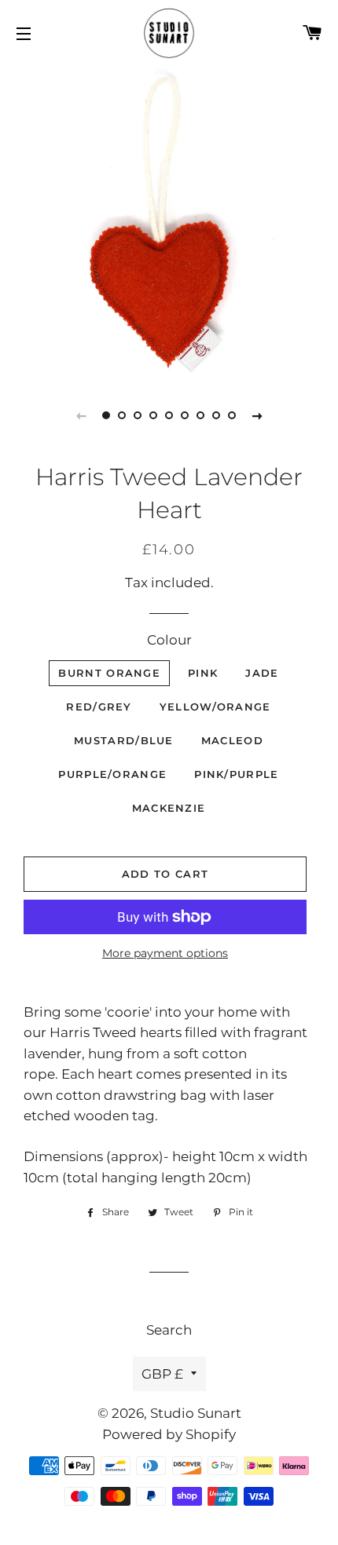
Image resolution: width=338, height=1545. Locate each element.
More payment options (165, 953)
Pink (203, 673)
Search (169, 1330)
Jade (261, 673)
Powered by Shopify (169, 1434)
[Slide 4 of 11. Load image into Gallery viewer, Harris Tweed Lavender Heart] (153, 415)
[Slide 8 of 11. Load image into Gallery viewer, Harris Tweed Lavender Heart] (216, 415)
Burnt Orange (109, 673)
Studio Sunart (195, 1413)
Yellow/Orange (215, 706)
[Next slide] (257, 415)
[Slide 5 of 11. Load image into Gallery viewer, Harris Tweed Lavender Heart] (169, 415)
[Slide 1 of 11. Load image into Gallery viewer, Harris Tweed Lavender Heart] (106, 415)
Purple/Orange (112, 774)
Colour (169, 640)
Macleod (232, 740)
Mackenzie (169, 808)
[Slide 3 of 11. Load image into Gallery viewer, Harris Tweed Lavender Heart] (137, 415)
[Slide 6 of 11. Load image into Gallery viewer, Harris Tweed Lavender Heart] (185, 415)
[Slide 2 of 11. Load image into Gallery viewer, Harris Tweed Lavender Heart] (122, 415)
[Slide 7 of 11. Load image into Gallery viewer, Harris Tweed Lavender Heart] (200, 415)
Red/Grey (98, 706)
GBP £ (162, 1374)
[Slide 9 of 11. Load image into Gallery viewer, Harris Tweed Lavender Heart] (232, 415)
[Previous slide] (81, 415)
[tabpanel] (169, 220)
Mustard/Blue (124, 740)
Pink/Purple (236, 774)
